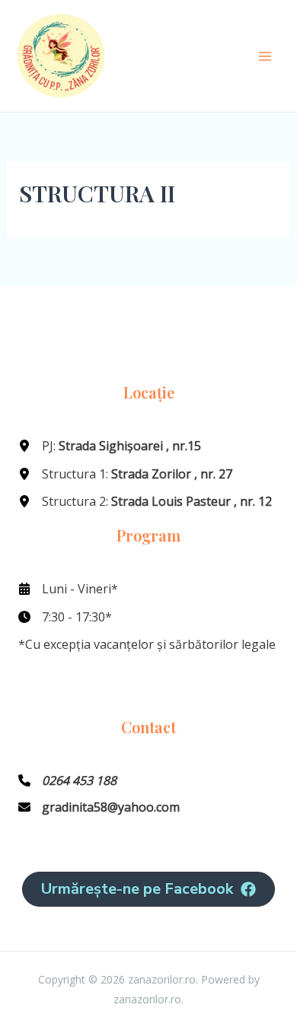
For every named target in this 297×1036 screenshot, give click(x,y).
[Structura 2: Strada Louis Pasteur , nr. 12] (145, 501)
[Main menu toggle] (265, 56)
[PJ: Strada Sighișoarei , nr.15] (109, 446)
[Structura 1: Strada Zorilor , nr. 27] (125, 474)
